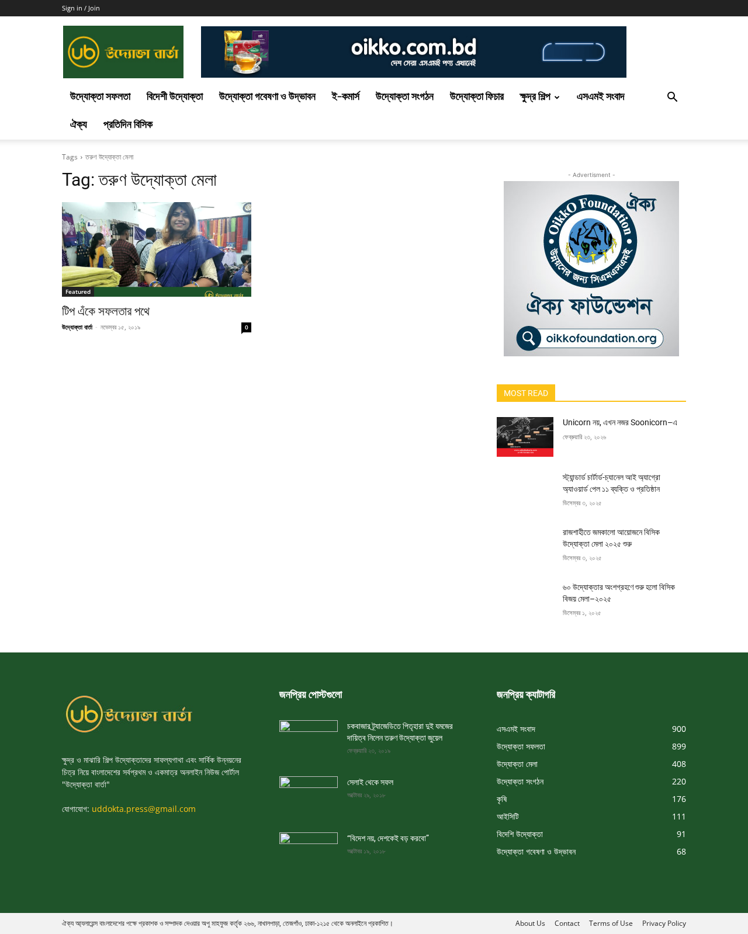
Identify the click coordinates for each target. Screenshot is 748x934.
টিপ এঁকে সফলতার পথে (106, 311)
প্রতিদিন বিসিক (128, 125)
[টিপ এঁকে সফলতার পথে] (156, 249)
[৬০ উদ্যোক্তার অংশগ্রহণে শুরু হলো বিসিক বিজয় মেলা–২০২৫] (525, 601)
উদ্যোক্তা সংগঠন (405, 97)
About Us (530, 923)
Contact (567, 923)
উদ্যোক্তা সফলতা (100, 97)
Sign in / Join (81, 8)
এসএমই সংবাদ (601, 97)
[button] (672, 98)
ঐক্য (78, 125)
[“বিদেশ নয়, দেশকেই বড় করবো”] (308, 848)
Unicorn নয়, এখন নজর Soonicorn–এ (620, 422)
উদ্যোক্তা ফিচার (477, 97)
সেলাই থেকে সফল (370, 782)
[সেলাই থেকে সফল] (308, 792)
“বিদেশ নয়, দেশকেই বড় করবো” (388, 838)
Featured (78, 291)
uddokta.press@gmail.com (144, 808)
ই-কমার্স (345, 97)
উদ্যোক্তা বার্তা (77, 326)
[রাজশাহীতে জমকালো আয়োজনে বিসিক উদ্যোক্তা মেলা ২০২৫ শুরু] (525, 547)
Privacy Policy (664, 923)
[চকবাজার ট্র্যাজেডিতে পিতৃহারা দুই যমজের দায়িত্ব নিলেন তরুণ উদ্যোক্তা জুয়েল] (308, 736)
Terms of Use (611, 923)
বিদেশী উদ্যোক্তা (175, 97)
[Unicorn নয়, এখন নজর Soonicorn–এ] (525, 437)
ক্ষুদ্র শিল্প (535, 97)
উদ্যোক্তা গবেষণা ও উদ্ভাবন (267, 97)
